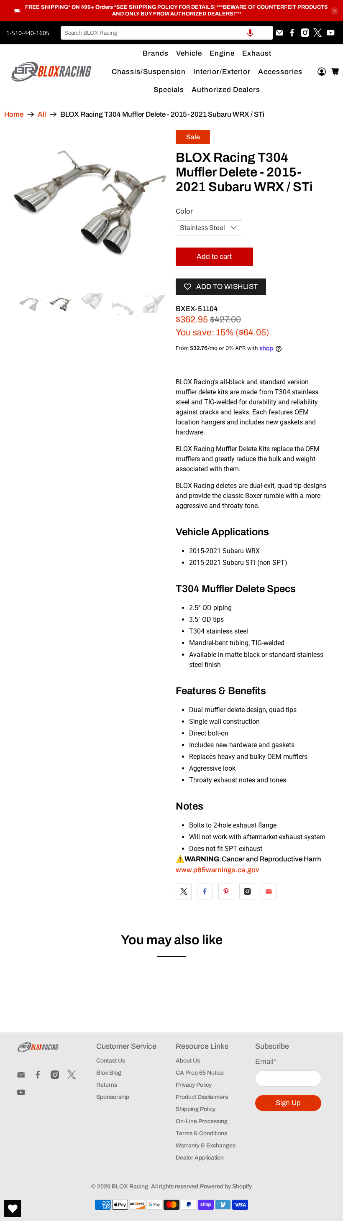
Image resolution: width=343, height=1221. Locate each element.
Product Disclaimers (202, 1097)
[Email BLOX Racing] (279, 32)
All (42, 114)
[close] (334, 11)
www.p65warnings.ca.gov (217, 870)
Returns (106, 1085)
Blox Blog (108, 1073)
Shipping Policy (195, 1109)
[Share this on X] (184, 891)
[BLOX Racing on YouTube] (330, 32)
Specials (169, 90)
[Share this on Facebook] (205, 891)
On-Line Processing (202, 1121)
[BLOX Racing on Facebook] (292, 32)
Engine (222, 53)
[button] (250, 33)
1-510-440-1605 (27, 33)
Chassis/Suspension (149, 72)
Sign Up (288, 1103)
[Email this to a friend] (268, 891)
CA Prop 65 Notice (200, 1073)
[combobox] (167, 33)
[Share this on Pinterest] (226, 891)
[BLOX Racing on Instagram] (305, 32)
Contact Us (110, 1061)
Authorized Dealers (226, 90)
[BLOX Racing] (51, 71)
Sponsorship (112, 1097)
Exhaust (256, 53)
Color (184, 211)
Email (265, 1061)
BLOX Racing (130, 1186)
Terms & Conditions (201, 1133)
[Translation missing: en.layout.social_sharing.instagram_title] (247, 891)
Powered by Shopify (226, 1186)
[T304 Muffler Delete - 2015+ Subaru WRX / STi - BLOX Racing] (90, 207)
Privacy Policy (194, 1085)
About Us (188, 1061)
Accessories (280, 72)
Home (13, 114)
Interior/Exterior (222, 72)
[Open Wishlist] (12, 1208)
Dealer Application (200, 1158)
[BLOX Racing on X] (317, 32)
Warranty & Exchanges (205, 1145)
